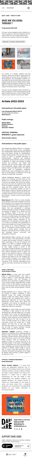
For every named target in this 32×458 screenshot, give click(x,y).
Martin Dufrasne (18, 83)
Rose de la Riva (12, 82)
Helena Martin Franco (23, 82)
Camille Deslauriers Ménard (10, 113)
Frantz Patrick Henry (20, 80)
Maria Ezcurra (6, 114)
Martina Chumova (7, 124)
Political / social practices (17, 41)
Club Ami (4, 126)
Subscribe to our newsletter (15, 429)
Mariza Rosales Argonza (9, 138)
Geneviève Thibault (8, 127)
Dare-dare (16, 2)
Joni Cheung (6, 111)
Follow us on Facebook (19, 429)
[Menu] (3, 7)
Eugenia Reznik (6, 83)
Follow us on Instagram (17, 429)
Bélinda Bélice (6, 123)
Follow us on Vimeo (21, 429)
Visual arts (5, 41)
